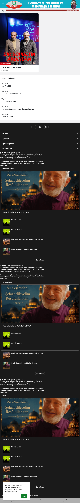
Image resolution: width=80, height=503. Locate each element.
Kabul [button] (24, 496)
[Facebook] (33, 127)
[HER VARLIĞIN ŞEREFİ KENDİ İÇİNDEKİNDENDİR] (40, 108)
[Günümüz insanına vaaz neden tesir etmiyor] (40, 242)
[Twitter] (40, 127)
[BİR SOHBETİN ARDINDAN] (19, 42)
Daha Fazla (40, 260)
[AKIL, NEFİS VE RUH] (40, 100)
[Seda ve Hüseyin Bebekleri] (40, 92)
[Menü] (2, 4)
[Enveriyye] (42, 5)
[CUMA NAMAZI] (40, 116)
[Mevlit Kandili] (40, 222)
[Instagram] (46, 127)
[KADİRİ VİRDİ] (40, 85)
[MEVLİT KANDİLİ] (40, 232)
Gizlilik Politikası (9, 496)
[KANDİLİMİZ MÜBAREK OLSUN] (40, 194)
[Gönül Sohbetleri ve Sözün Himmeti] (40, 252)
